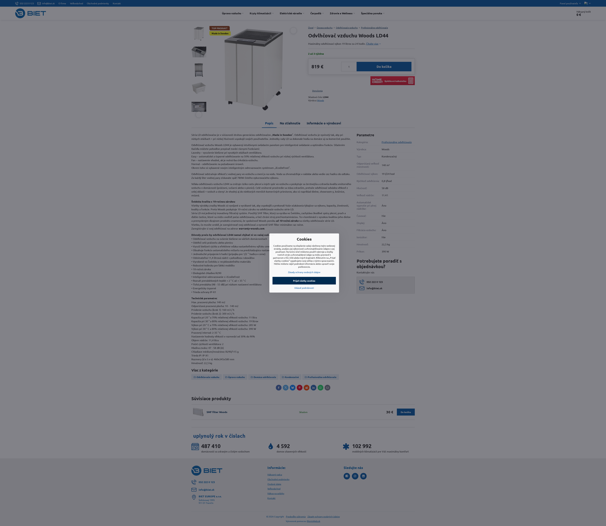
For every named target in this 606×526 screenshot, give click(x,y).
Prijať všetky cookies (304, 280)
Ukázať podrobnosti (304, 287)
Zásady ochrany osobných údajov (304, 272)
